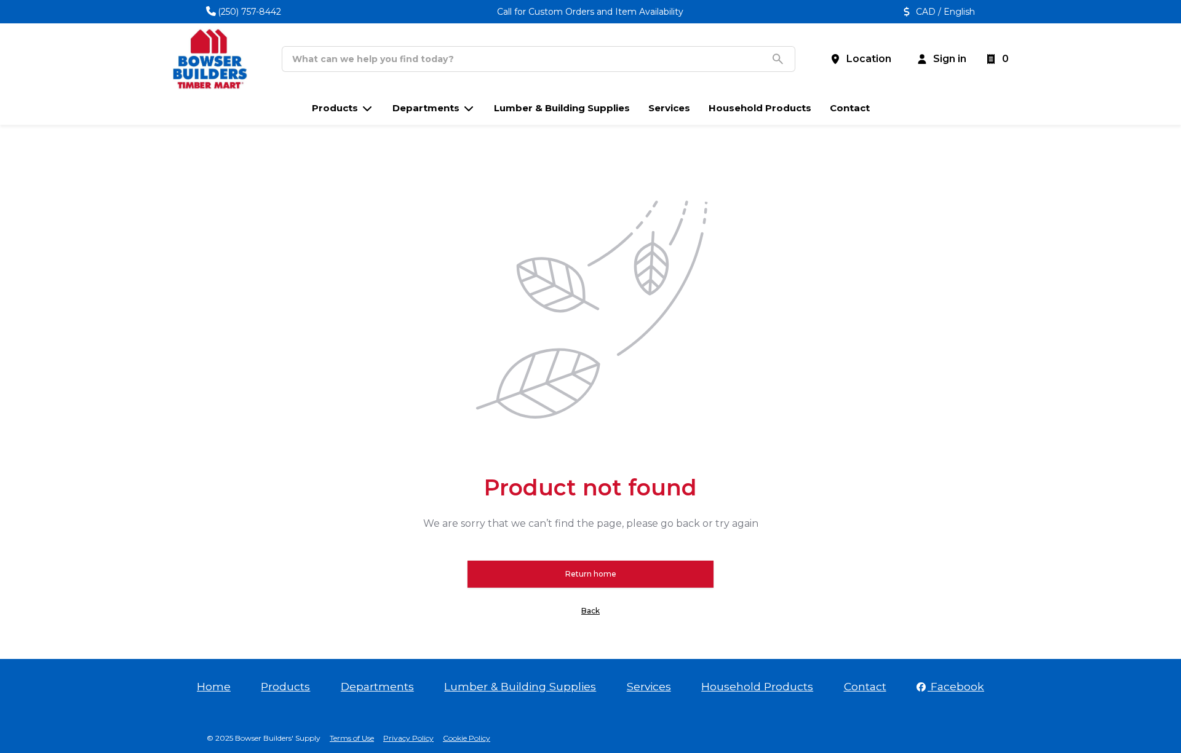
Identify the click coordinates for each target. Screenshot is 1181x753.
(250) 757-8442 (249, 11)
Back (590, 610)
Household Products (757, 686)
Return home (590, 573)
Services (649, 686)
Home (214, 686)
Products (285, 686)
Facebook (956, 686)
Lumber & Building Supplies (520, 686)
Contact (865, 686)
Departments (377, 686)
